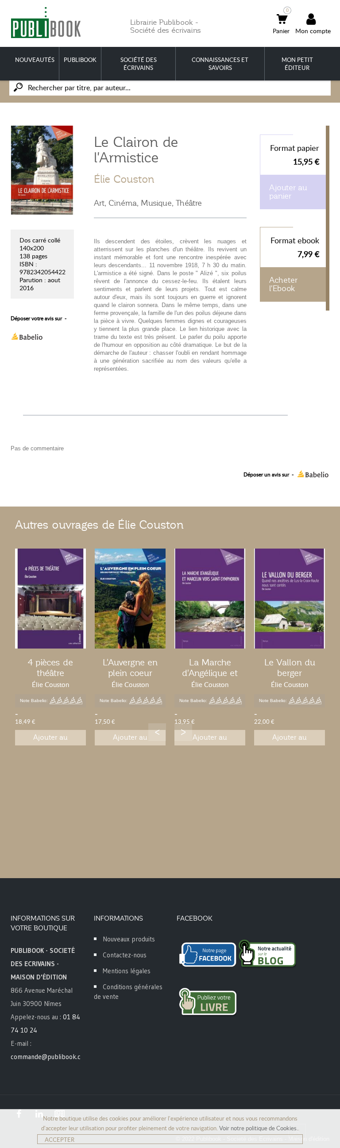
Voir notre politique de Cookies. (258, 1128)
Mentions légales (127, 971)
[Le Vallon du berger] (289, 599)
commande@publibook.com (50, 1056)
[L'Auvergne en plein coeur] (130, 599)
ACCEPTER (59, 1140)
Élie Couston (124, 179)
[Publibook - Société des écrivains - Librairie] (46, 22)
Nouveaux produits (129, 939)
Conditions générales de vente (128, 992)
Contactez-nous (125, 955)
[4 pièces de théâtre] (50, 599)
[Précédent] (157, 732)
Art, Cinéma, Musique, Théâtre (148, 203)
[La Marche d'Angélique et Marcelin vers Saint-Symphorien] (209, 599)
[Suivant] (183, 732)
